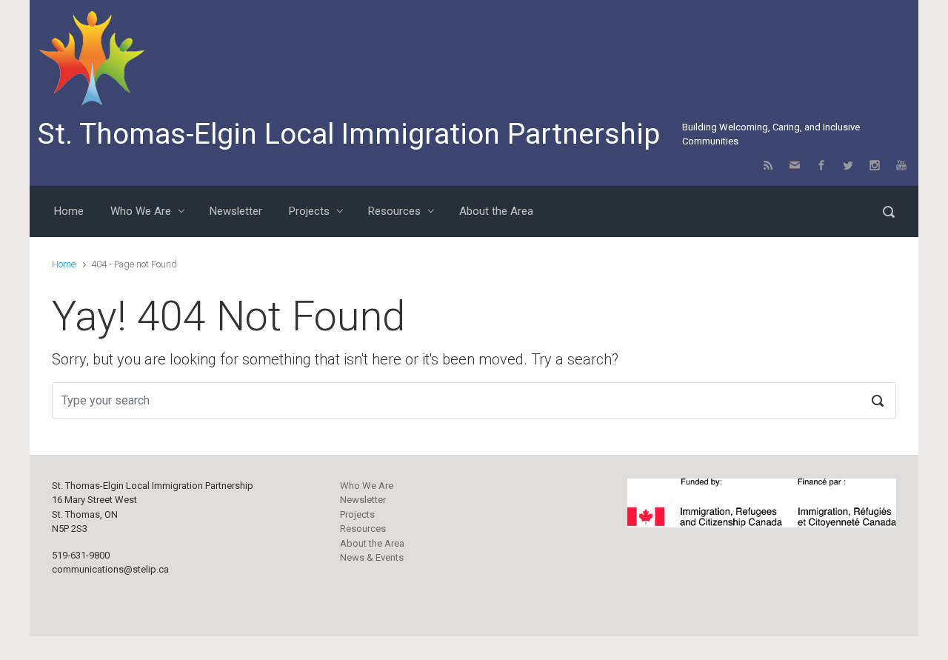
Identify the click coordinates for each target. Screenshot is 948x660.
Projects (357, 514)
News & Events (372, 557)
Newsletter (363, 499)
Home (64, 264)
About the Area (372, 543)
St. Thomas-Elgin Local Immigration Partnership (348, 134)
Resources (363, 528)
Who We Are (366, 485)
